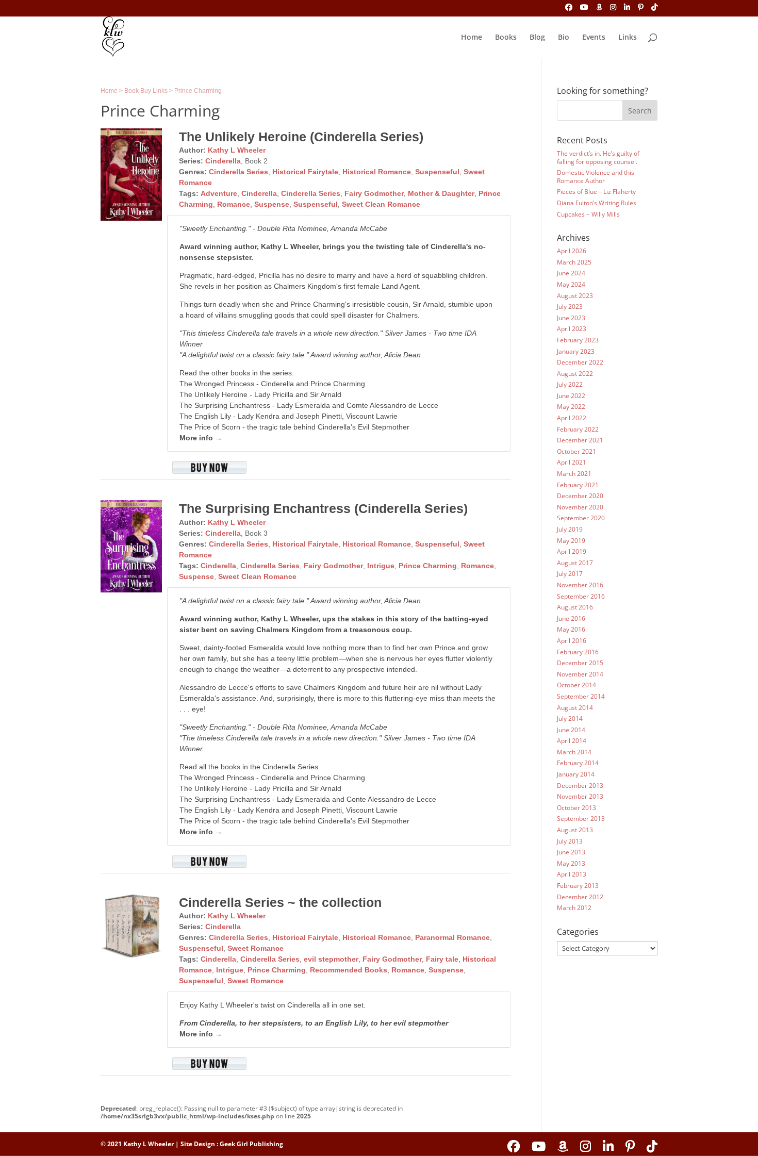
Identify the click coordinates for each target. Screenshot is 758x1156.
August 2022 (575, 373)
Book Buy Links (146, 90)
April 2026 (571, 250)
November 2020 (580, 507)
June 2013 (571, 852)
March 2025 (574, 262)
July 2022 (570, 384)
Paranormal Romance (452, 937)
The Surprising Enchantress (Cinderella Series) (323, 508)
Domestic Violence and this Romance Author (595, 176)
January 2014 (576, 774)
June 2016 (571, 618)
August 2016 (575, 607)
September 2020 (581, 518)
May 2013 (571, 863)
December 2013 (580, 785)
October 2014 (576, 685)
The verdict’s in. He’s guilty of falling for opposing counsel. (598, 157)
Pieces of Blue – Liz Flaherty (596, 191)
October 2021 (576, 451)
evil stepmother (331, 959)
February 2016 (578, 652)
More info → (200, 438)
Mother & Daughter (441, 193)
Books (506, 38)
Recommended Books (348, 970)
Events (593, 38)
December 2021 (580, 440)
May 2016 (571, 629)
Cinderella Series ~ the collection (280, 902)
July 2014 (570, 718)
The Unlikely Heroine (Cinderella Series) (301, 136)
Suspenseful (437, 172)
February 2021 (578, 485)
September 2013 (581, 818)
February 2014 (578, 762)
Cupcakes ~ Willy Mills (588, 214)
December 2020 (580, 495)
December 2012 (580, 897)
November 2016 (580, 585)
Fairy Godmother (374, 193)
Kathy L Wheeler (237, 150)
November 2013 (580, 796)
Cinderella (223, 161)
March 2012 (574, 907)
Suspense (271, 204)
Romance (233, 204)
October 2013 (576, 807)
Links (627, 38)
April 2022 (571, 418)
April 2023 (571, 328)
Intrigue (380, 566)
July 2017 (570, 573)
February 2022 (578, 429)
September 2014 (581, 696)
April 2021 (571, 462)
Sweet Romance (255, 948)
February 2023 (578, 340)
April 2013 (571, 874)
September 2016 (581, 596)
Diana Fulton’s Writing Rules (596, 203)
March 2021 (574, 473)
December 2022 (580, 362)
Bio (563, 38)
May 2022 (571, 406)
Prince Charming (198, 90)
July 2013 (570, 841)
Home (471, 38)
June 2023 (571, 317)
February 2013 (578, 885)
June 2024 (571, 273)
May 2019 (571, 540)
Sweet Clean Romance (381, 204)
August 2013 (575, 829)
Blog (537, 38)
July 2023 (570, 306)
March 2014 (574, 752)
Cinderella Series (238, 172)
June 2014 (571, 729)
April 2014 (571, 740)
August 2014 (575, 707)
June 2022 (571, 395)
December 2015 (580, 662)
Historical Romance (376, 172)
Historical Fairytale (305, 172)
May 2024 (571, 284)
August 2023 (575, 295)
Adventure (219, 193)
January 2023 (576, 351)
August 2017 (575, 562)
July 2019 (570, 529)
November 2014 (580, 674)
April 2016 (571, 640)
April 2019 (571, 551)
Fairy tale (442, 959)
